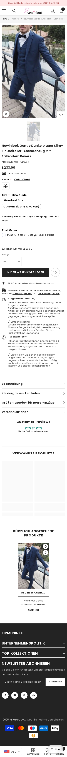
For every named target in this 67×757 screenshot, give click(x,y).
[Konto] (53, 11)
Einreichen (55, 681)
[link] (55, 272)
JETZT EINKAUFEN (51, 3)
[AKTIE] (62, 272)
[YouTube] (33, 695)
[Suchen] (14, 11)
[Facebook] (5, 695)
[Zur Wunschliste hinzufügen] (45, 546)
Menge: (6, 254)
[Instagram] (14, 695)
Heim (4, 19)
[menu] (4, 11)
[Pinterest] (24, 695)
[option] (33, 71)
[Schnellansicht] (45, 552)
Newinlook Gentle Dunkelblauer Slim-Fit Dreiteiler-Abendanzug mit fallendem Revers (33, 603)
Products (15, 19)
